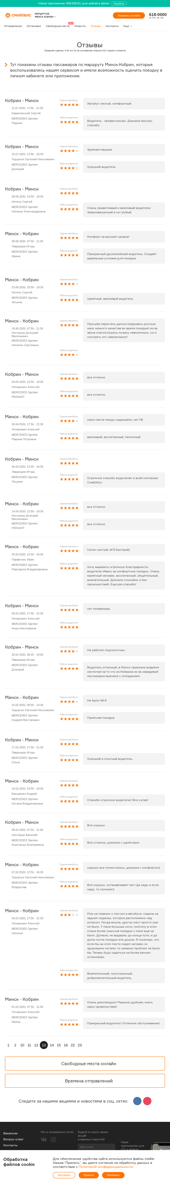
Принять (89, 1175)
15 (59, 1045)
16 (66, 1045)
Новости (80, 26)
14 (52, 1045)
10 (22, 1045)
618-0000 (158, 14)
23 (80, 1045)
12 (36, 1045)
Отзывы (96, 26)
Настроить (64, 1175)
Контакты (112, 26)
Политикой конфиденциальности (106, 1167)
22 (73, 1045)
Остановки (34, 26)
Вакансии (10, 1133)
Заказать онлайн (129, 15)
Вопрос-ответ (13, 1139)
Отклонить (113, 1175)
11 (29, 1045)
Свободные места (57, 26)
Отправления (13, 26)
